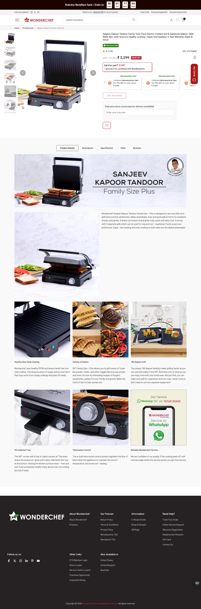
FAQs (123, 148)
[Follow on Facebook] (8, 561)
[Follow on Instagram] (20, 561)
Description (87, 148)
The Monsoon (27, 28)
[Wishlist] (178, 20)
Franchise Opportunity (178, 12)
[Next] (93, 73)
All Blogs (135, 530)
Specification (107, 148)
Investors (73, 525)
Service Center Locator (80, 570)
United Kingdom (107, 565)
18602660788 (98, 12)
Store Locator (75, 565)
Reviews (137, 148)
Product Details (67, 148)
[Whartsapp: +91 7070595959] (31, 12)
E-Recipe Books (139, 520)
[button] (104, 51)
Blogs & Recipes (139, 525)
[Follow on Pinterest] (32, 561)
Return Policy (106, 520)
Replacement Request (173, 534)
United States (106, 560)
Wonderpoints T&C (109, 534)
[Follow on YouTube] (38, 561)
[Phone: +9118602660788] (35, 12)
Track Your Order (170, 520)
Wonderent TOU (107, 539)
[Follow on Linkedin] (26, 561)
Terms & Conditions (109, 525)
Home (16, 28)
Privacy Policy (106, 530)
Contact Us (168, 544)
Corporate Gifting (77, 580)
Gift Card (167, 539)
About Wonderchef (78, 520)
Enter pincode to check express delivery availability (129, 106)
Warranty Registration (159, 12)
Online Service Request (173, 525)
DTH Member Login (78, 560)
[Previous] (23, 73)
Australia (104, 570)
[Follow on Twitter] (14, 561)
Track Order (144, 12)
